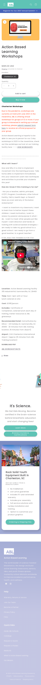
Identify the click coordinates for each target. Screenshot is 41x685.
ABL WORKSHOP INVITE (11, 349)
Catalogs (7, 636)
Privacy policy (30, 676)
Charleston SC (10, 76)
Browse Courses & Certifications (20, 434)
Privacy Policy (9, 612)
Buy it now (20, 100)
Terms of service (15, 679)
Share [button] (6, 356)
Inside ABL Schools (11, 631)
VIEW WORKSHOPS (25, 147)
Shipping (4, 69)
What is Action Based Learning (16, 655)
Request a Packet (11, 646)
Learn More (20, 428)
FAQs (6, 617)
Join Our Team (10, 602)
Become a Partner (11, 607)
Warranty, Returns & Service (15, 597)
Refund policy (18, 676)
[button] (4, 4)
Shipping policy (28, 679)
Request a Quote (11, 641)
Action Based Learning (19, 673)
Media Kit (7, 651)
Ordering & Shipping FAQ (20, 522)
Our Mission (8, 660)
